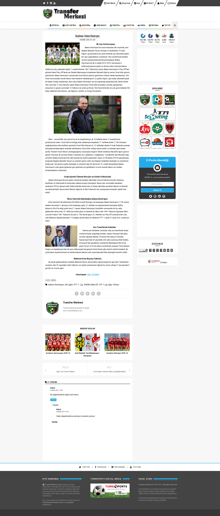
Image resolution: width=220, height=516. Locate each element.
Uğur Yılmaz (113, 284)
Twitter (86, 467)
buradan (70, 502)
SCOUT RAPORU (70, 25)
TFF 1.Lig (103, 284)
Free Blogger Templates (118, 512)
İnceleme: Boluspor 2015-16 (117, 353)
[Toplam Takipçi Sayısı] (171, 38)
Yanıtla (53, 400)
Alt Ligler (69, 284)
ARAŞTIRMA (85, 25)
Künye (161, 3)
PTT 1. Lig (78, 284)
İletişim (173, 3)
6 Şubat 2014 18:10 (62, 411)
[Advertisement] (136, 14)
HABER (142, 25)
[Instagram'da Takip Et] (163, 196)
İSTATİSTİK (129, 25)
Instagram (119, 467)
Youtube (137, 467)
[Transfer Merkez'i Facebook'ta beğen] (150, 38)
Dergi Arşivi (126, 3)
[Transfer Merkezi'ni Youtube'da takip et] (164, 38)
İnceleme (154, 25)
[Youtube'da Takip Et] (159, 196)
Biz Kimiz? (150, 3)
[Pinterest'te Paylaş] (55, 280)
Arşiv (138, 3)
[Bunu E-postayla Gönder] (46, 280)
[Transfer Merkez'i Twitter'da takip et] (143, 38)
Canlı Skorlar (111, 3)
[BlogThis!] (48, 280)
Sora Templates (106, 512)
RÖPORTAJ (54, 25)
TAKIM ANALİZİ (101, 25)
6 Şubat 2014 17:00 (56, 390)
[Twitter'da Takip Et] (150, 196)
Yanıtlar (55, 405)
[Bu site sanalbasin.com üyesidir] (154, 262)
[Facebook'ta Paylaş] (53, 280)
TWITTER (167, 25)
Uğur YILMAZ (93, 274)
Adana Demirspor (56, 284)
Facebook (101, 467)
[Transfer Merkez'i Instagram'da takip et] (157, 38)
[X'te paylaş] (51, 280)
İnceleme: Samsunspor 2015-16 (58, 353)
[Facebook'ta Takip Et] (155, 196)
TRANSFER (115, 25)
